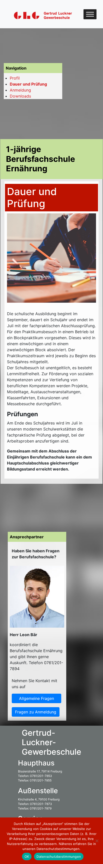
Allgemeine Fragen (36, 698)
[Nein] (96, 840)
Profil (15, 78)
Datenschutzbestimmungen (58, 856)
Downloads (20, 96)
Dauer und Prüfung (28, 84)
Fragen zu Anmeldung (35, 711)
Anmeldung (20, 90)
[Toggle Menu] (90, 14)
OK (26, 856)
